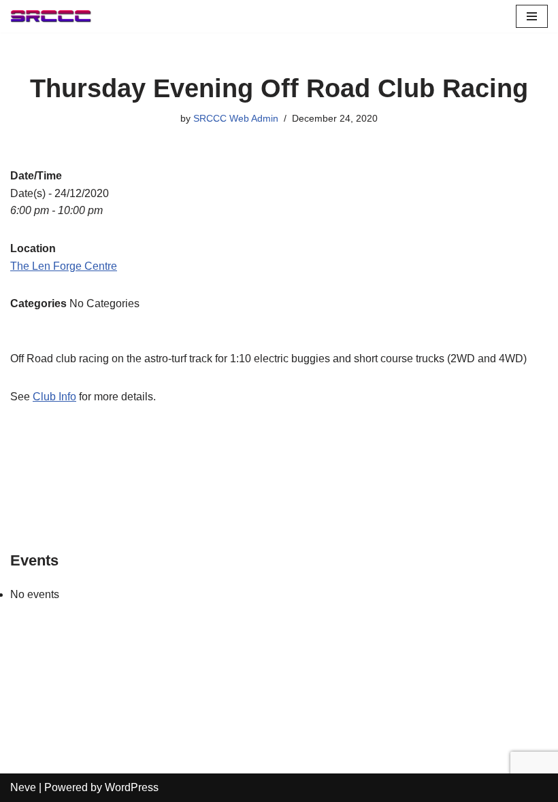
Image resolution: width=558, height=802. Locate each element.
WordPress (132, 787)
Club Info (54, 396)
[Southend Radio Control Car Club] (51, 16)
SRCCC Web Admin (235, 118)
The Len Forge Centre (63, 266)
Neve (23, 787)
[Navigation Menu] (532, 16)
